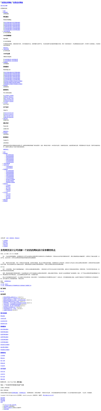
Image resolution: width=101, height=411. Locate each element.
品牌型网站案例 (10, 175)
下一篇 (16, 285)
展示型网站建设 (10, 154)
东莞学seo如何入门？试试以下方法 (11, 298)
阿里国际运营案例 (10, 182)
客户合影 (8, 196)
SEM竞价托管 (4, 321)
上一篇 (4, 284)
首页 (4, 152)
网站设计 (8, 186)
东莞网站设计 (22, 392)
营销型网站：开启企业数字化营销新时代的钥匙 (14, 302)
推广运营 (8, 188)
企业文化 (8, 195)
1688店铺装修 (6, 163)
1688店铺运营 (9, 166)
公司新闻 (8, 185)
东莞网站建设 (15, 392)
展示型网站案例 (10, 170)
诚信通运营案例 (10, 180)
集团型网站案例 (10, 173)
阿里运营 (8, 189)
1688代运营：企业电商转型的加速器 (12, 304)
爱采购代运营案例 (10, 179)
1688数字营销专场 (7, 310)
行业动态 (8, 191)
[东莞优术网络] (12, 2)
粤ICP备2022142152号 (48, 395)
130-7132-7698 (4, 5)
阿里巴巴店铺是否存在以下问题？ (11, 301)
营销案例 (5, 169)
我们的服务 (4, 313)
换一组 (2, 291)
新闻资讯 (5, 183)
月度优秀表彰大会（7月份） (10, 308)
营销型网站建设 (10, 156)
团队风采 (8, 198)
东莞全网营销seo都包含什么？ (10, 297)
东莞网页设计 (7, 281)
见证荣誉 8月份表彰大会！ (9, 307)
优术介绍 (8, 193)
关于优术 (5, 192)
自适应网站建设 (10, 160)
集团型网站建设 (10, 157)
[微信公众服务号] (7, 407)
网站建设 (5, 153)
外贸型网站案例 (10, 178)
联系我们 (5, 201)
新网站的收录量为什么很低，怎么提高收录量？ (14, 300)
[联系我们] (6, 406)
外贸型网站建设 (10, 162)
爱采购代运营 (4, 323)
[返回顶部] (6, 409)
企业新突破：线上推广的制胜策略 (11, 305)
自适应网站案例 (10, 176)
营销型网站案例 (10, 172)
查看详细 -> (6, 47)
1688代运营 (6, 165)
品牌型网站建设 (10, 159)
